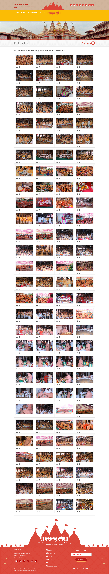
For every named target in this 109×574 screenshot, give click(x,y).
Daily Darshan (32, 12)
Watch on (86, 43)
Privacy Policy (73, 568)
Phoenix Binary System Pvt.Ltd (27, 568)
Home (17, 12)
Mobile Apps (51, 559)
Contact (77, 18)
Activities (70, 18)
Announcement (52, 566)
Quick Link (51, 563)
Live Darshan (52, 553)
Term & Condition (81, 568)
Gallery (42, 12)
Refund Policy (89, 568)
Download (50, 18)
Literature (60, 18)
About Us (50, 550)
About (23, 12)
